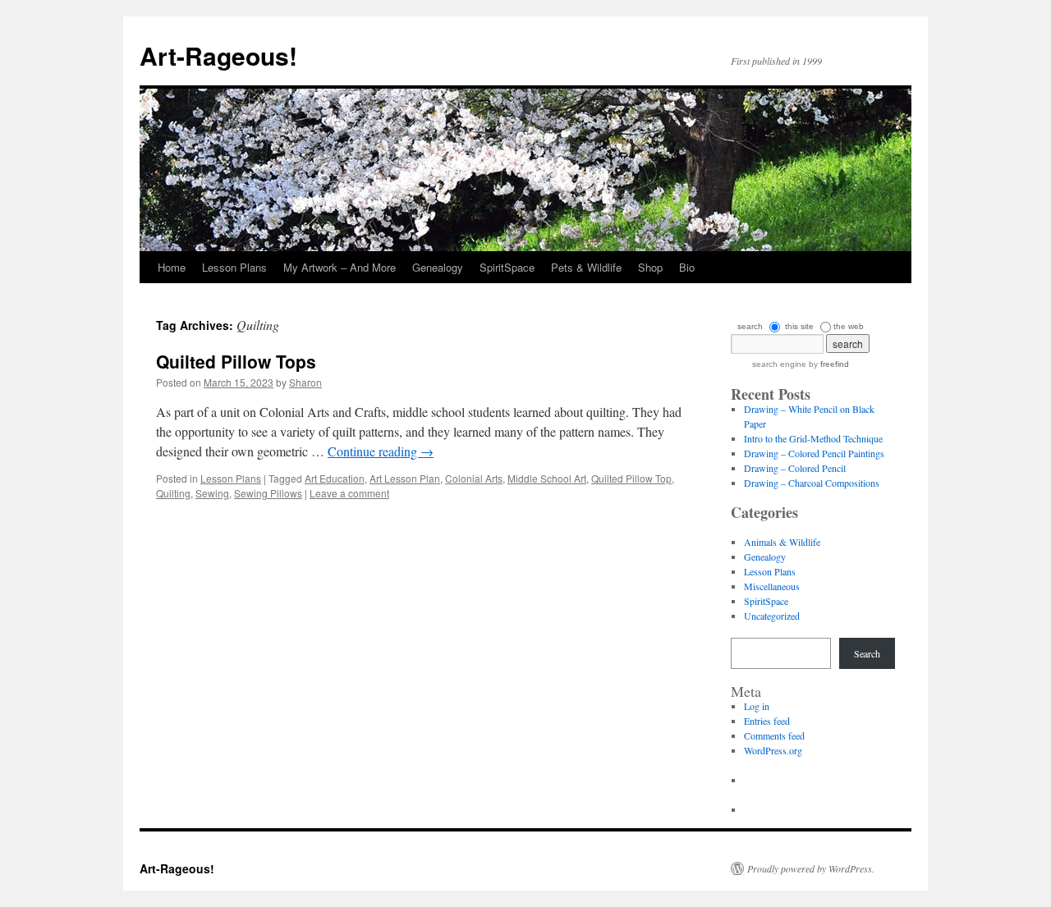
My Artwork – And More (339, 267)
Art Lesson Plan (404, 478)
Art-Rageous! (218, 55)
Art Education (335, 478)
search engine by (800, 364)
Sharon (305, 382)
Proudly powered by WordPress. (810, 868)
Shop (650, 267)
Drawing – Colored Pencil (795, 467)
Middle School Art (546, 478)
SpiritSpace (507, 267)
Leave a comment (349, 493)
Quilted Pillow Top (631, 478)
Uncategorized (772, 615)
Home (172, 267)
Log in (756, 705)
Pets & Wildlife (586, 267)
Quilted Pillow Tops (236, 361)
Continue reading (381, 451)
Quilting (173, 493)
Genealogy (437, 267)
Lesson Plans (234, 267)
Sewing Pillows (268, 493)
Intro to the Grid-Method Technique (813, 438)
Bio (687, 267)
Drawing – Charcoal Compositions (811, 482)
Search (867, 653)
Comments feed (774, 735)
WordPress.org (773, 750)
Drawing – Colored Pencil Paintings (814, 453)
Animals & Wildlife (782, 541)
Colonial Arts (474, 478)
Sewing (212, 493)
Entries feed (767, 720)
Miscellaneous (772, 586)
